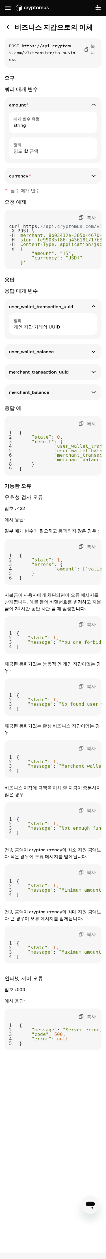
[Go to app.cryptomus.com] (32, 8)
